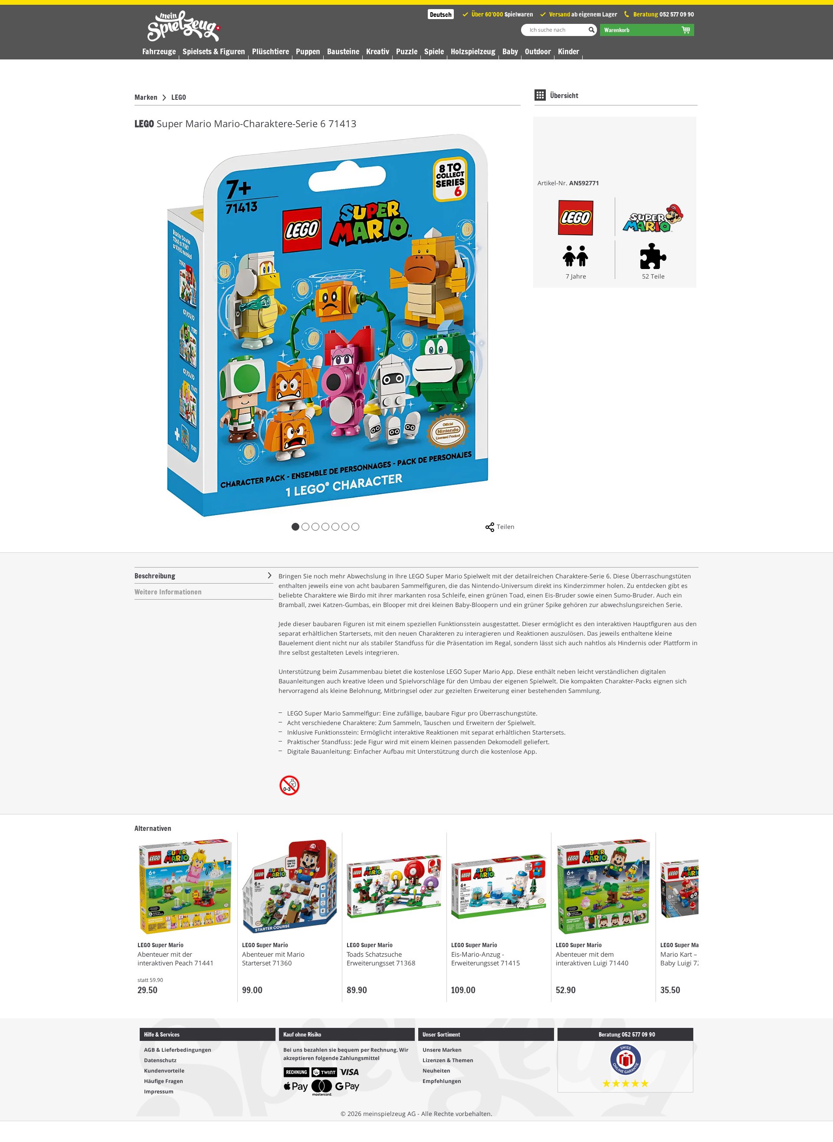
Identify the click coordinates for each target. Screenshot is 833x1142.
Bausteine (343, 51)
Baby (510, 51)
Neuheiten (436, 1070)
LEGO (178, 97)
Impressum (159, 1091)
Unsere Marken (442, 1049)
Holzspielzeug (473, 51)
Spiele (434, 51)
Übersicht (564, 95)
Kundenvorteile (164, 1070)
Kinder (568, 51)
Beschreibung (154, 575)
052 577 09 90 (676, 14)
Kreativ (377, 51)
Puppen (308, 51)
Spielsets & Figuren (214, 51)
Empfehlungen (442, 1081)
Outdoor (538, 51)
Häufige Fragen (163, 1081)
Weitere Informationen (168, 591)
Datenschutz (160, 1060)
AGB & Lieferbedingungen (177, 1049)
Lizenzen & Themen (448, 1060)
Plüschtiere (270, 51)
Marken (145, 97)
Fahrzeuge (159, 51)
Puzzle (406, 51)
